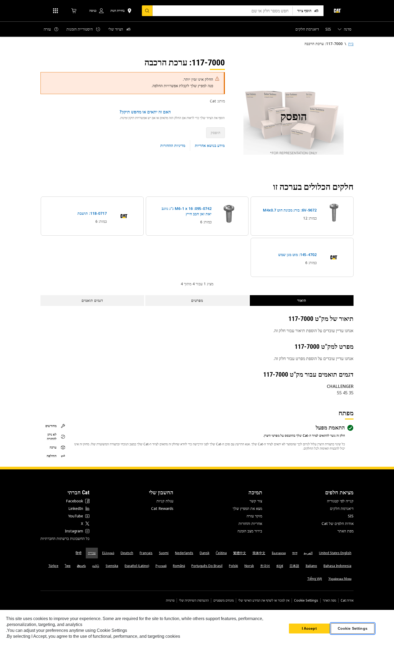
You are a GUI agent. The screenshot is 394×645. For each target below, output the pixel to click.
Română (179, 566)
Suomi (164, 553)
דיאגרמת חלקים (342, 508)
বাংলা (294, 553)
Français (146, 553)
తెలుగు (81, 566)
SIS (351, 515)
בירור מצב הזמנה (249, 530)
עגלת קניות (165, 500)
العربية (308, 553)
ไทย (67, 566)
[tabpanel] (293, 117)
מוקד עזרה (254, 515)
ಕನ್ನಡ (279, 566)
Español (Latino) (137, 566)
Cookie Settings (306, 600)
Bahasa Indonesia (337, 566)
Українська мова (339, 578)
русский (160, 566)
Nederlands (184, 553)
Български (279, 553)
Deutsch (127, 553)
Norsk (249, 566)
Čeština (221, 553)
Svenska (112, 566)
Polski (233, 566)
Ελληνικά (108, 553)
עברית (92, 553)
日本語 (294, 566)
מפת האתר (345, 530)
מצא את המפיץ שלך (247, 508)
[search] (147, 10)
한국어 (265, 566)
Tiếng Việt (314, 578)
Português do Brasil (206, 566)
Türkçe (53, 566)
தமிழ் (95, 566)
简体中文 (258, 553)
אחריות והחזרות (250, 523)
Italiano (311, 566)
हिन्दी (78, 553)
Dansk (204, 553)
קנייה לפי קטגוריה (340, 500)
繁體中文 (239, 553)
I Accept (309, 629)
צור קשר (256, 500)
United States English (335, 553)
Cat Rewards (162, 508)
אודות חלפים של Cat (338, 523)
